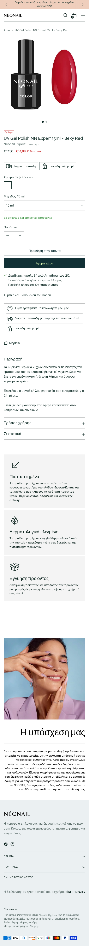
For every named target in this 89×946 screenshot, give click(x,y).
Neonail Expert (14, 144)
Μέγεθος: (14, 196)
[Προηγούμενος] (6, 4)
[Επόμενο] (82, 4)
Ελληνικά (9, 909)
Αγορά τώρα (44, 263)
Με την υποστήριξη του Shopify (21, 926)
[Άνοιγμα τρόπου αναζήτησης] (65, 15)
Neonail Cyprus (48, 915)
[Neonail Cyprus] (13, 15)
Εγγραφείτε (76, 891)
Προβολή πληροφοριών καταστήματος (33, 284)
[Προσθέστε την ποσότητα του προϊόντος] (20, 236)
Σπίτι (7, 30)
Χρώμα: (18, 177)
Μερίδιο (14, 343)
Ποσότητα (10, 227)
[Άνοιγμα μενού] (83, 15)
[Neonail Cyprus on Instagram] (12, 845)
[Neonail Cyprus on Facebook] (6, 845)
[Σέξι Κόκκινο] (8, 185)
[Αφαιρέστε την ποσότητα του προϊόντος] (7, 236)
